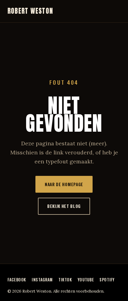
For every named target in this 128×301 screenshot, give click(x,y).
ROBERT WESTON (30, 11)
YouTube (86, 280)
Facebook (16, 280)
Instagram (42, 280)
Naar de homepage (64, 184)
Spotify (106, 280)
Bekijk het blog (64, 206)
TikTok (65, 280)
